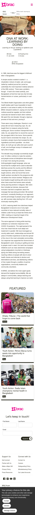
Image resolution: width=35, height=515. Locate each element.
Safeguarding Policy (24, 466)
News (13, 13)
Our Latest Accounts (24, 472)
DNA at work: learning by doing (23, 13)
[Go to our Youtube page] (11, 479)
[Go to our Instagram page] (7, 479)
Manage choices (9, 510)
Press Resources (7, 472)
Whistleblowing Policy (25, 469)
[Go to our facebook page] (4, 479)
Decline (6, 506)
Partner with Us (6, 463)
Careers (20, 463)
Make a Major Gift (7, 466)
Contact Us (21, 460)
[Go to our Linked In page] (14, 479)
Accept (6, 501)
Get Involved (6, 460)
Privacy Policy (6, 469)
